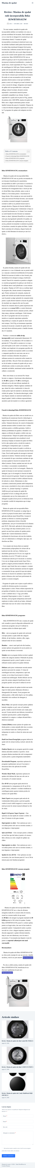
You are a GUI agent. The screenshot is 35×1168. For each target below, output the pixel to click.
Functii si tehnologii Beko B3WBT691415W (17, 156)
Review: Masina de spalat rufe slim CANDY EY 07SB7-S (17, 1067)
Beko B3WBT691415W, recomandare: (16, 154)
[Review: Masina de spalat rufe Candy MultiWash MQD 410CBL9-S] (17, 1082)
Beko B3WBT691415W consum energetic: (17, 160)
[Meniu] (32, 3)
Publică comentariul (8, 1155)
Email (5, 1121)
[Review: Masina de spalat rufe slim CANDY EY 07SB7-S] (17, 1056)
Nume (5, 1116)
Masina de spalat (9, 3)
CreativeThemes (6, 1166)
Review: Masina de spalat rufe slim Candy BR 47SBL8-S (17, 1041)
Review (26, 23)
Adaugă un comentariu (9, 1133)
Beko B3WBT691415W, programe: (15, 158)
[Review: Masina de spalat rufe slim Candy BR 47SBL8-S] (17, 1029)
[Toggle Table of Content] (27, 151)
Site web (5, 1127)
